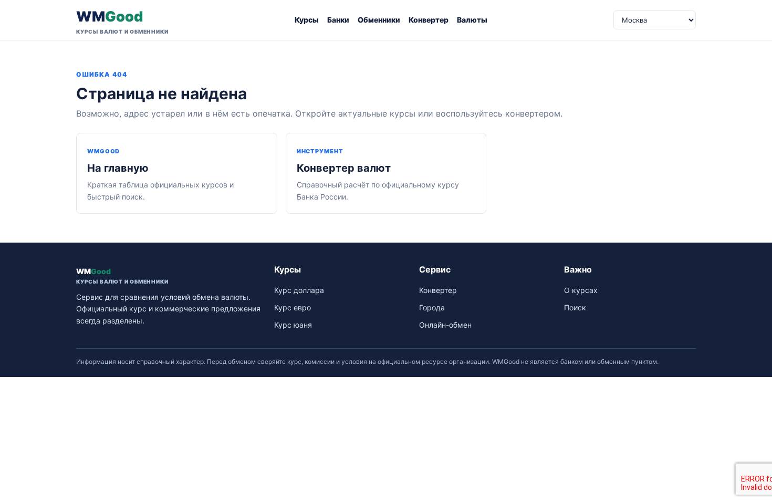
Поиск (575, 307)
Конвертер (428, 19)
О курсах (581, 290)
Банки (338, 19)
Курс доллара (299, 290)
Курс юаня (293, 324)
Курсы (307, 19)
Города (432, 307)
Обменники (379, 19)
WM (122, 21)
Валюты (472, 19)
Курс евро (292, 307)
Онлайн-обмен (445, 324)
